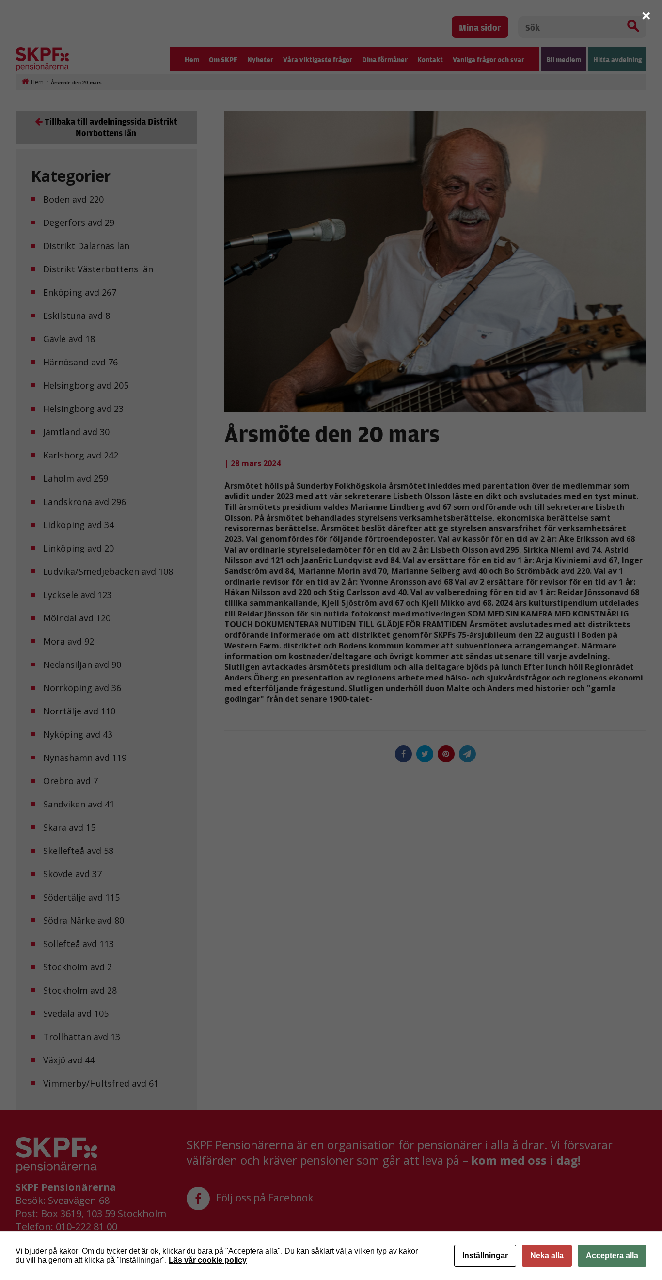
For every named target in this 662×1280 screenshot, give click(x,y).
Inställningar (485, 1255)
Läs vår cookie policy (208, 1260)
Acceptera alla (612, 1255)
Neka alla (547, 1255)
